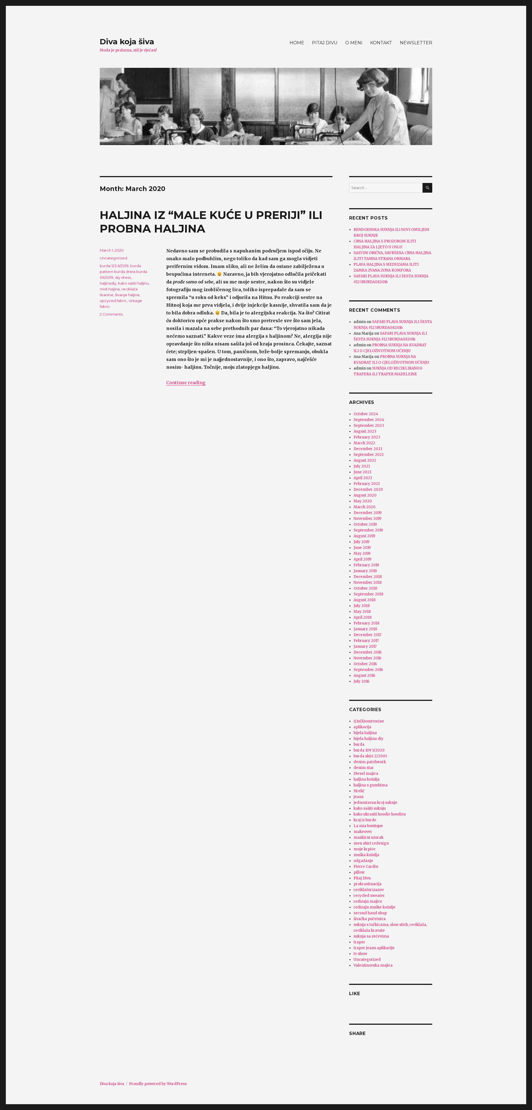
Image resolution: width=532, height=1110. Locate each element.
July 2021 (362, 466)
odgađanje (363, 860)
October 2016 (365, 664)
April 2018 (363, 617)
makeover (363, 831)
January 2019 (365, 571)
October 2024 (366, 414)
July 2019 (361, 541)
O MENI (353, 42)
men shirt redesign (371, 843)
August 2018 (364, 600)
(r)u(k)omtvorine (369, 721)
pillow (359, 872)
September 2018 (368, 594)
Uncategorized (113, 258)
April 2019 (362, 559)
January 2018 (365, 629)
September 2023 (369, 425)
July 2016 (361, 681)
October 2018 (365, 588)
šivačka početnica (370, 919)
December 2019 (368, 512)
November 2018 (368, 582)
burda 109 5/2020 (369, 750)
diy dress (123, 277)
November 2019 (367, 518)
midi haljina (110, 289)
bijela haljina (365, 732)
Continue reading (185, 382)
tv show (360, 953)
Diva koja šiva (127, 41)
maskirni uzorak (368, 837)
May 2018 (362, 611)
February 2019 (366, 565)
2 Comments (111, 314)
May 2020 (363, 501)
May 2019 (362, 553)
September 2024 (369, 419)
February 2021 (367, 483)
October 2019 (365, 524)
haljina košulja (367, 779)
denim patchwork (370, 762)
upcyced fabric (113, 300)
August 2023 (365, 431)
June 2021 (362, 472)
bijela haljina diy (368, 738)
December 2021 (368, 448)
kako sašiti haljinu (133, 283)
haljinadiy (108, 283)
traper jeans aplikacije (374, 948)
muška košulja (366, 855)
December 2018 (368, 576)
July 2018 (362, 605)
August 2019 (364, 536)
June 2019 (362, 547)
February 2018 (366, 623)
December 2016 (368, 652)
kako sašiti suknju (370, 808)
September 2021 (368, 454)
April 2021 (363, 478)
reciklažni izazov (369, 889)
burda (359, 744)
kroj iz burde (365, 820)
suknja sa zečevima (371, 936)
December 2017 (367, 635)
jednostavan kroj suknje (375, 802)
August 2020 (365, 495)
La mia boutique (368, 826)
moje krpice (364, 849)
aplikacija (362, 727)
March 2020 (364, 507)
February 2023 (367, 437)
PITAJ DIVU (324, 42)
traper (359, 942)
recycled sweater (369, 895)
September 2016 (368, 669)
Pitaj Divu (362, 878)
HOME (297, 42)
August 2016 (364, 675)
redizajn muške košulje (374, 907)
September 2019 (368, 530)
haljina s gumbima (371, 785)
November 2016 (367, 658)
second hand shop (370, 913)
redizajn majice (368, 901)
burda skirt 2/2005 (370, 756)
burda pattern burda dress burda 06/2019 (123, 272)
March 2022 (364, 443)
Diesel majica (366, 773)
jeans (359, 796)
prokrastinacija (368, 884)
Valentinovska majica (373, 965)
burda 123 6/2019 (114, 266)
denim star (364, 767)
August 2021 (365, 460)
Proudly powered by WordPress (158, 1083)
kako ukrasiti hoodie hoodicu (380, 814)
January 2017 (365, 646)
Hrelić (359, 791)
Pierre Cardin (366, 866)
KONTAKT (381, 42)
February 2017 (366, 640)
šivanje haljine (127, 295)
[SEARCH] (427, 188)
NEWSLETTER (416, 42)
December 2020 (368, 489)
